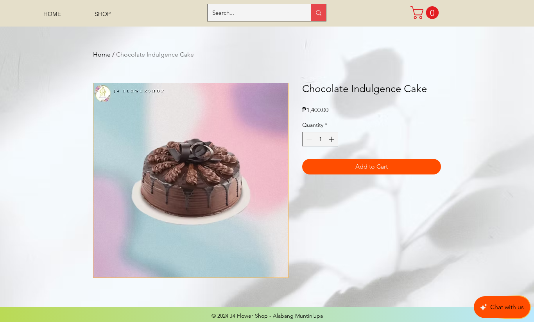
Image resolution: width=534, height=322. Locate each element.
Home (102, 54)
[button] (426, 12)
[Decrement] (308, 139)
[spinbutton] (320, 139)
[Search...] (318, 12)
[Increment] (332, 139)
